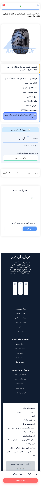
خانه (38, 14)
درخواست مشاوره (20, 158)
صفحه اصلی (20, 313)
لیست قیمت (31, 14)
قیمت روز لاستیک (20, 322)
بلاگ (20, 327)
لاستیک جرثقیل (20, 362)
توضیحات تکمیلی (33, 173)
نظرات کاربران (7, 173)
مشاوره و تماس (20, 318)
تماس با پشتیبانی (20, 480)
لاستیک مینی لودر (20, 348)
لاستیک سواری (20, 344)
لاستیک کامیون (20, 357)
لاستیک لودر (20, 353)
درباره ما (20, 331)
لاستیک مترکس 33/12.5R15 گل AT (24, 223)
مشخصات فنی (19, 173)
